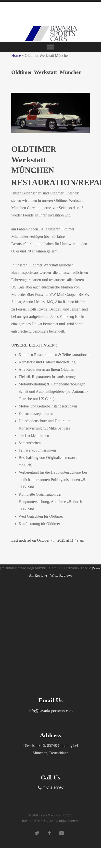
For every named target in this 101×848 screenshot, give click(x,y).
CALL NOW (53, 788)
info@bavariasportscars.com (51, 711)
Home (16, 55)
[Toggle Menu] (50, 47)
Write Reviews (61, 575)
